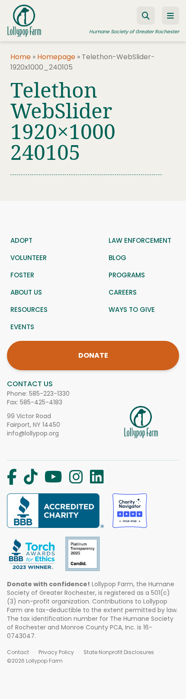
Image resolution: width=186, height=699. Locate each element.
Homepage (56, 57)
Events (22, 326)
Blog (117, 257)
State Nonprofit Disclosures (118, 652)
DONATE (93, 355)
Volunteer (28, 257)
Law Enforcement (140, 240)
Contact (18, 652)
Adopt (21, 240)
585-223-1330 (49, 393)
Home (20, 57)
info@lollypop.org (33, 433)
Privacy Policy (56, 652)
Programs (127, 275)
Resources (29, 309)
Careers (123, 292)
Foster (22, 275)
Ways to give (132, 309)
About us (26, 292)
